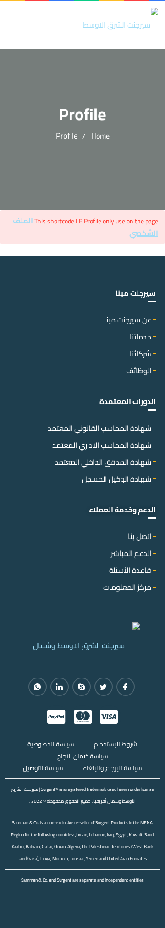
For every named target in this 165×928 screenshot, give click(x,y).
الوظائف (138, 371)
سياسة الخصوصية (51, 744)
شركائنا (140, 354)
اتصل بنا (139, 536)
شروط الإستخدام (116, 744)
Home (100, 136)
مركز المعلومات (127, 587)
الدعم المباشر (131, 553)
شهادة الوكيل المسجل (116, 479)
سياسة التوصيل (43, 768)
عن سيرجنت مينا (127, 320)
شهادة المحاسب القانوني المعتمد (99, 428)
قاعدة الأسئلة (130, 570)
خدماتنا (140, 337)
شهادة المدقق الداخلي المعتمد (103, 462)
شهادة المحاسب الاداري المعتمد (101, 445)
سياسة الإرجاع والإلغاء (112, 768)
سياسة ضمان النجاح (82, 756)
